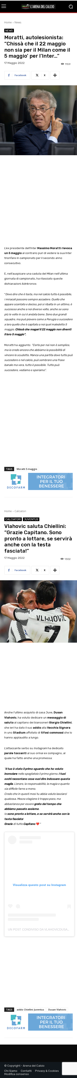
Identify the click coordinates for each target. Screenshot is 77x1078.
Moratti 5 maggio (27, 469)
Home (8, 22)
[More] (54, 75)
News (18, 22)
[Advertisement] (38, 201)
